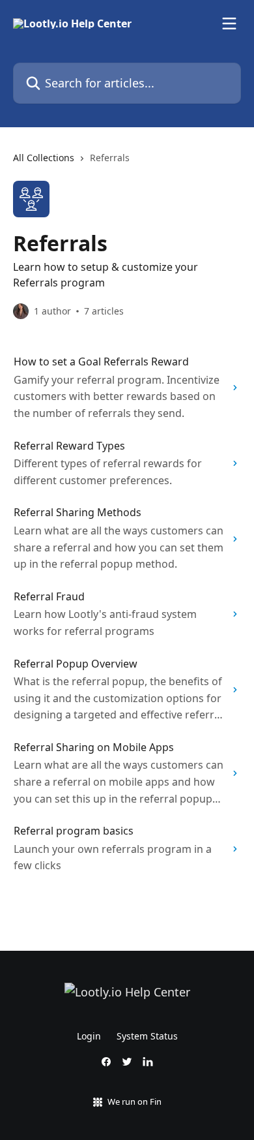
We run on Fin (134, 1101)
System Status (147, 1036)
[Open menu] (229, 23)
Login (89, 1036)
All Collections (43, 157)
